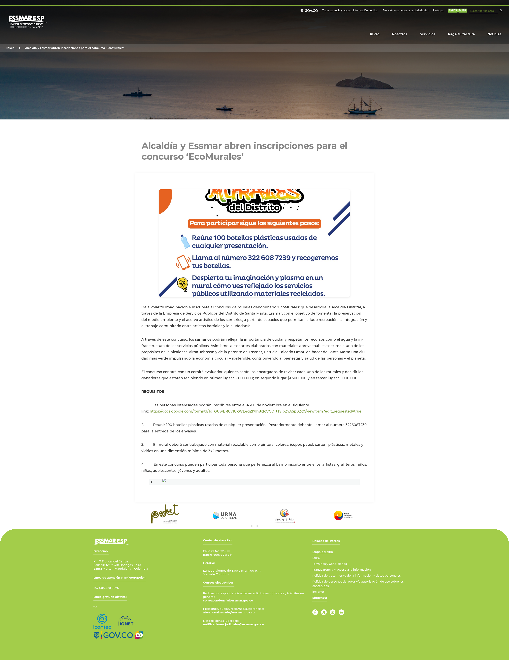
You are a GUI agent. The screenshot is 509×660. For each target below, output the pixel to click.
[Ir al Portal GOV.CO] (113, 635)
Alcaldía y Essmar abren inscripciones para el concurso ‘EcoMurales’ (75, 48)
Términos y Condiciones (329, 564)
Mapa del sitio (322, 552)
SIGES (453, 10)
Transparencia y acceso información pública (350, 10)
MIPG (462, 10)
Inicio (10, 48)
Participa (438, 10)
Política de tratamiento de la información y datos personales (356, 575)
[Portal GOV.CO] (310, 11)
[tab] (252, 526)
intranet (318, 592)
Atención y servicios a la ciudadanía (405, 10)
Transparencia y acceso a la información (341, 569)
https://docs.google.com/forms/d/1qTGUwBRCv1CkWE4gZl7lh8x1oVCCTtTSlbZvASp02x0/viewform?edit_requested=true (255, 411)
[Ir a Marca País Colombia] (139, 635)
